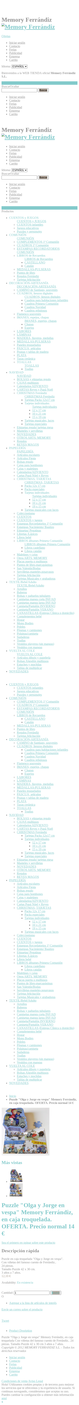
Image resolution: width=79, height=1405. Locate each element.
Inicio (12, 1096)
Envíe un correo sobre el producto (22, 1309)
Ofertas (6, 36)
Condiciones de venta (15, 1381)
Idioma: (6, 66)
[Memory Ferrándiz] (28, 26)
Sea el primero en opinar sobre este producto (28, 1242)
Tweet (5, 1320)
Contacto (14, 46)
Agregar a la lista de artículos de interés (33, 1303)
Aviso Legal (35, 1381)
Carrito (13, 59)
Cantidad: (7, 1292)
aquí (4, 1398)
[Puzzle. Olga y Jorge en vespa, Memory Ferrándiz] (16, 1181)
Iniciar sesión (17, 42)
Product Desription (20, 1330)
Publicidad (15, 53)
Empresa (14, 56)
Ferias (12, 49)
